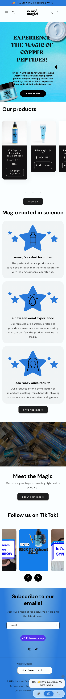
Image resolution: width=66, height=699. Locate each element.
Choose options (15, 172)
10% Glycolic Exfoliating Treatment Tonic (15, 153)
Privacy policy (16, 686)
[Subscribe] (55, 625)
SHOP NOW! (33, 93)
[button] (6, 12)
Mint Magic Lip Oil (43, 151)
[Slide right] (40, 192)
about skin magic (33, 496)
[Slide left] (25, 192)
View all (33, 201)
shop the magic (33, 409)
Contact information (24, 691)
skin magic (20, 681)
